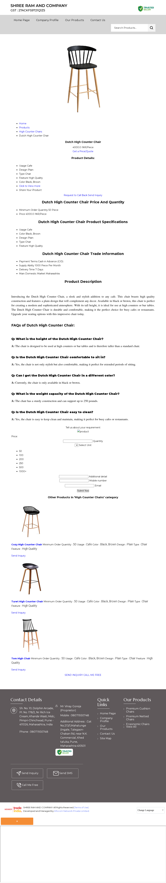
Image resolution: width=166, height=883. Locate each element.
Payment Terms (28, 261)
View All (131, 726)
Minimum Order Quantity (33, 209)
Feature (23, 245)
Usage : (84, 544)
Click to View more (29, 186)
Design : (125, 544)
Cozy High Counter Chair (26, 544)
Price (22, 214)
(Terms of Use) (81, 807)
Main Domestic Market (32, 273)
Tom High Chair (20, 658)
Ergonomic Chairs (137, 724)
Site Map (105, 738)
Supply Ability (26, 265)
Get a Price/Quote (83, 151)
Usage (22, 229)
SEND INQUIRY (74, 675)
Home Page (22, 20)
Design (23, 237)
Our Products (74, 20)
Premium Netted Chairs (137, 718)
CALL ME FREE (92, 675)
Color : (104, 544)
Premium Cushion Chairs (138, 710)
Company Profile (47, 20)
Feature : (24, 548)
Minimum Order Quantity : (59, 544)
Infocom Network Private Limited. (71, 811)
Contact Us (97, 20)
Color (22, 233)
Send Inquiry (95, 195)
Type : (140, 544)
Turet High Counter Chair (27, 601)
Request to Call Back (75, 195)
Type (22, 241)
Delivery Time (27, 269)
